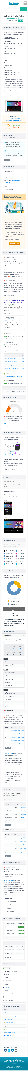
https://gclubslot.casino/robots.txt (13, 376)
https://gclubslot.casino (11, 361)
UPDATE (21, 20)
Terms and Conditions (10, 1067)
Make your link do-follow (14, 120)
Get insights (7, 424)
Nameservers (7, 938)
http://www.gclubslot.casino (12, 365)
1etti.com (7, 1012)
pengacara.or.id (9, 1019)
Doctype (9, 481)
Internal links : (9, 799)
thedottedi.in (8, 1039)
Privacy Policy (19, 1067)
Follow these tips (8, 880)
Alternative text (9, 753)
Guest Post (4, 1059)
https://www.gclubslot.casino (12, 368)
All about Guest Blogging (13, 1059)
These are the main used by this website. (13, 545)
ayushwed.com (9, 1022)
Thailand (7, 987)
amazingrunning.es (10, 1032)
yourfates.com (8, 1029)
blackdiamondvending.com (11, 1016)
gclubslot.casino (14, 118)
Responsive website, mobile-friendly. (12, 486)
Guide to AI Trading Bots (16, 1060)
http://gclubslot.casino (10, 358)
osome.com (8, 1035)
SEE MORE (7, 160)
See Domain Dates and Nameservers (14, 94)
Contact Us (14, 1063)
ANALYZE (23, 8)
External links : (9, 829)
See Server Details (9, 96)
